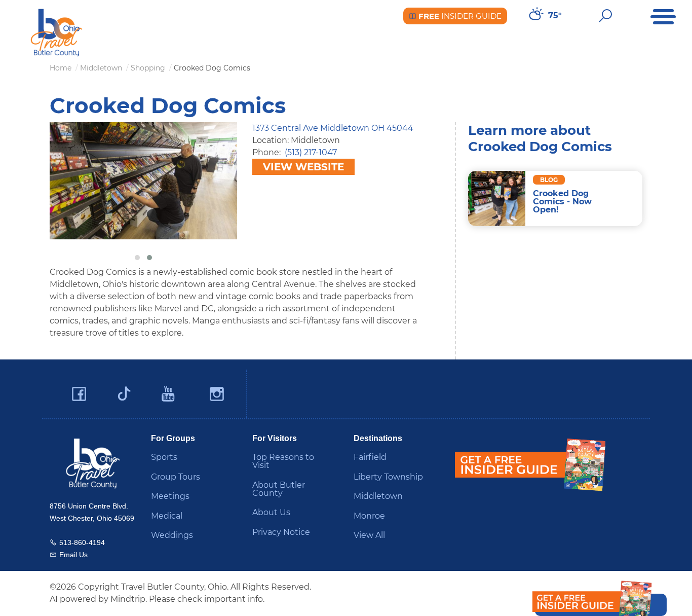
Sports (164, 457)
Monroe (369, 516)
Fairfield (370, 457)
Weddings (172, 535)
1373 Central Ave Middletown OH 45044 (332, 128)
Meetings (170, 496)
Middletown (378, 496)
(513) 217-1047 (311, 152)
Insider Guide (459, 16)
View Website (303, 167)
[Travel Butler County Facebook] (79, 394)
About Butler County (278, 489)
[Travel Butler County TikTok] (124, 390)
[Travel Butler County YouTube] (169, 394)
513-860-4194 (82, 542)
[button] (137, 257)
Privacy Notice (281, 532)
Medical (166, 516)
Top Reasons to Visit (283, 461)
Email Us (73, 555)
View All (369, 535)
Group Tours (175, 477)
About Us (271, 512)
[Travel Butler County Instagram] (217, 394)
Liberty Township (388, 477)
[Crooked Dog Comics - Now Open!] (496, 198)
